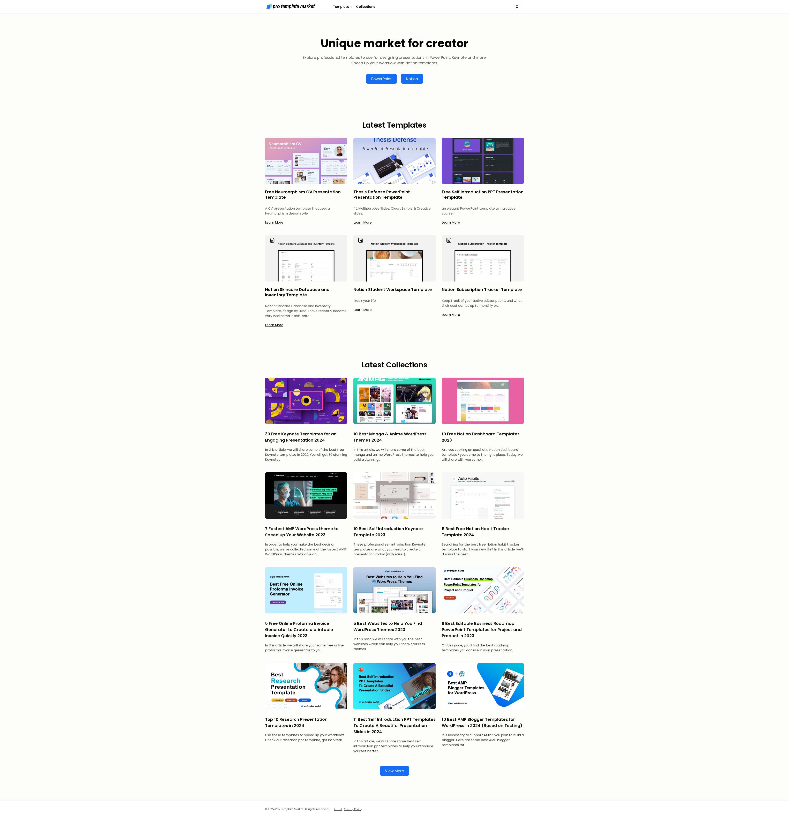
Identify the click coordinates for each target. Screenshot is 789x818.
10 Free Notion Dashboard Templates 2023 (481, 437)
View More (394, 770)
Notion (412, 78)
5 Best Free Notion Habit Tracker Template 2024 (475, 532)
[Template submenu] (351, 7)
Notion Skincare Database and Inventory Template (297, 292)
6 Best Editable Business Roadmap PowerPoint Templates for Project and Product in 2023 (482, 630)
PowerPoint (381, 78)
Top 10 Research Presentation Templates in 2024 (296, 722)
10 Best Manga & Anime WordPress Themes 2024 (390, 437)
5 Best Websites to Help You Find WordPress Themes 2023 (387, 626)
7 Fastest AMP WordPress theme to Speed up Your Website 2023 (302, 532)
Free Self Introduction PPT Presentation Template (483, 194)
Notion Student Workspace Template (392, 289)
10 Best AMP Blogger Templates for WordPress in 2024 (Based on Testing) (482, 722)
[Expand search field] (516, 7)
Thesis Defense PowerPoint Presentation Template (381, 194)
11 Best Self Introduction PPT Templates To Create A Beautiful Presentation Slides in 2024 (394, 725)
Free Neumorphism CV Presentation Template (303, 194)
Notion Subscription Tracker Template (482, 289)
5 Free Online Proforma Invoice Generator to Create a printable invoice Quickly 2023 (299, 630)
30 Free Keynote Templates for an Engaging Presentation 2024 (301, 437)
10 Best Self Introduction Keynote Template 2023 (388, 532)
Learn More (274, 222)
